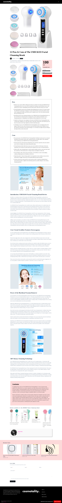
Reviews (21, 58)
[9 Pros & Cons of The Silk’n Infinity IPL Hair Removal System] (12, 449)
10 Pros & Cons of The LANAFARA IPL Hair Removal (49, 455)
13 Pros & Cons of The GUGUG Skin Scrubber (29, 455)
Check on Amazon (57, 501)
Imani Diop (20, 431)
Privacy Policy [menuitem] (44, 494)
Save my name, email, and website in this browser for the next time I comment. (20, 478)
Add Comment (13, 470)
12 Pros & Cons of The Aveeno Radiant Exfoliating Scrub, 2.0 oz (36, 420)
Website (40, 467)
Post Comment (13, 481)
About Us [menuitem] (43, 489)
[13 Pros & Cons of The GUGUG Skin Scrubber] (31, 449)
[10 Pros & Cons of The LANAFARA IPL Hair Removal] (50, 449)
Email (26, 467)
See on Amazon (47, 75)
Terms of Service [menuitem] (44, 496)
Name (12, 467)
